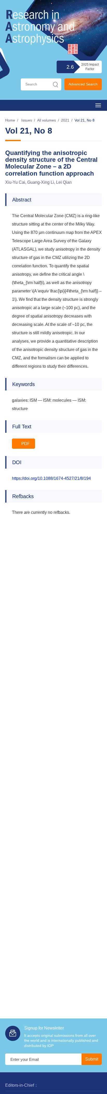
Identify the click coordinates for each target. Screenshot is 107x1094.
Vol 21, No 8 (85, 120)
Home (10, 120)
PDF (25, 443)
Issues (26, 120)
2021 (65, 120)
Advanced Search (83, 84)
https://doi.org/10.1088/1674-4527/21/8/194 (51, 478)
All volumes (46, 120)
